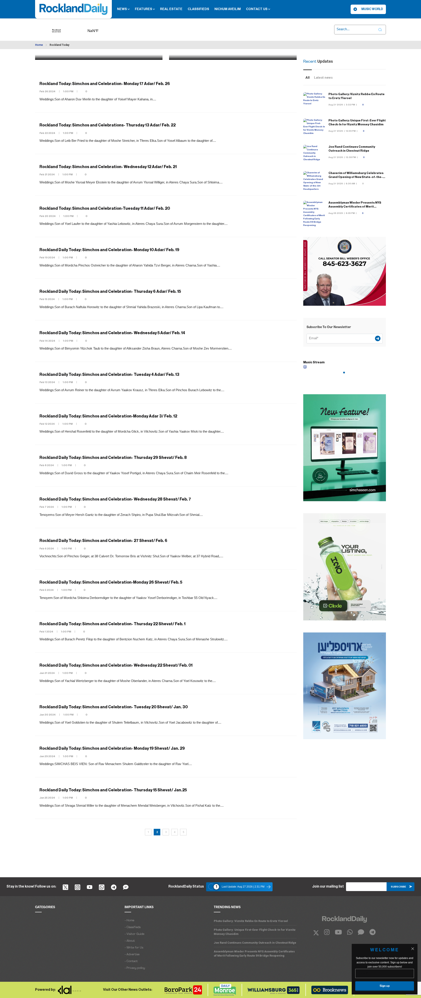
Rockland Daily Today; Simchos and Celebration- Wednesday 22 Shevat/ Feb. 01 (116, 665)
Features (144, 9)
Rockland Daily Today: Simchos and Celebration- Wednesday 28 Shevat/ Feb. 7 (115, 499)
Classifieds (198, 9)
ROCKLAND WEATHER (99, 29)
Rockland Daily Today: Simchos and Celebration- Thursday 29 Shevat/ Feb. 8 (113, 458)
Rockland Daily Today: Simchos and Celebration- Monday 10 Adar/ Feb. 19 (109, 250)
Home (39, 44)
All (307, 78)
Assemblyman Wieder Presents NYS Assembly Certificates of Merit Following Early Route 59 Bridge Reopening (254, 953)
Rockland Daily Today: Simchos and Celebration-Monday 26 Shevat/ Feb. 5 (110, 582)
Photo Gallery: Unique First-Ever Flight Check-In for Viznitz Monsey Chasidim (255, 932)
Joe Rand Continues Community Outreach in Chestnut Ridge (255, 942)
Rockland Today (59, 44)
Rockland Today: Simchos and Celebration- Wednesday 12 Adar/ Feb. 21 (108, 167)
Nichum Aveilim (227, 9)
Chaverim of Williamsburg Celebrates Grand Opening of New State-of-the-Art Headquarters (356, 177)
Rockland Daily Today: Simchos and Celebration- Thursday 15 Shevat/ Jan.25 (113, 790)
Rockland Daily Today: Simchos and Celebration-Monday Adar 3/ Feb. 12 (108, 416)
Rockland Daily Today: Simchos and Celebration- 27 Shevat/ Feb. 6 (103, 541)
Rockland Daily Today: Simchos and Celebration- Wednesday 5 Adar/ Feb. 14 (112, 333)
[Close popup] (412, 949)
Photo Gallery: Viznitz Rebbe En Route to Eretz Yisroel (251, 921)
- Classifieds (133, 927)
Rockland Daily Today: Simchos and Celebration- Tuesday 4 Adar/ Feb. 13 (109, 374)
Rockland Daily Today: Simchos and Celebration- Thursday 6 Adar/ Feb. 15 (110, 291)
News (122, 9)
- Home (129, 920)
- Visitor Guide (134, 934)
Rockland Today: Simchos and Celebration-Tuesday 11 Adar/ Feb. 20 (104, 208)
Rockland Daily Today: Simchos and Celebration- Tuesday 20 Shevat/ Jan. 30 (113, 707)
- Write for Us (134, 947)
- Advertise (132, 954)
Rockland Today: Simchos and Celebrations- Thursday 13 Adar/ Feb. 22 (107, 125)
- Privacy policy (135, 968)
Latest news (323, 78)
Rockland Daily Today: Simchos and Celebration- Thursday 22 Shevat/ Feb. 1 (112, 624)
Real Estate (171, 9)
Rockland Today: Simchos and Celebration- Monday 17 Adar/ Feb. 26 (104, 84)
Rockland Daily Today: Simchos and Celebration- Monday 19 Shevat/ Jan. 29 (112, 749)
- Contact (131, 961)
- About (130, 940)
